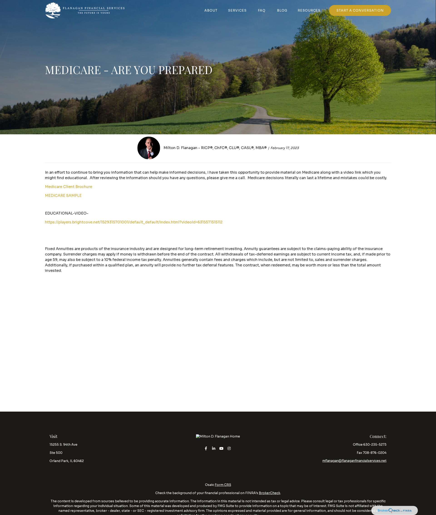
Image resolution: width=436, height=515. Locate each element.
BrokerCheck (269, 493)
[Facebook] (206, 448)
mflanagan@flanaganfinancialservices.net (354, 461)
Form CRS (223, 485)
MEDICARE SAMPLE (63, 195)
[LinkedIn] (214, 448)
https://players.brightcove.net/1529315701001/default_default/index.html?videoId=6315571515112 (134, 222)
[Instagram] (229, 448)
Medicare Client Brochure (68, 186)
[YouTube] (221, 448)
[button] (211, 10)
